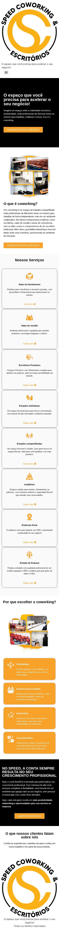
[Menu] (6, 72)
